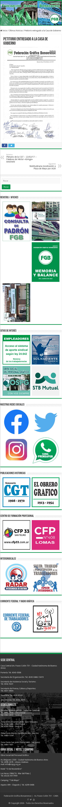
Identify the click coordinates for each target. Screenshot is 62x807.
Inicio (4, 30)
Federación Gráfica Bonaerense (17, 796)
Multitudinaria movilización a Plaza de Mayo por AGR (42, 166)
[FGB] (31, 13)
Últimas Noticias (16, 30)
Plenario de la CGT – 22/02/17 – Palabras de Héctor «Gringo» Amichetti (21, 158)
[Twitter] (30, 799)
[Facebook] (28, 799)
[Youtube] (34, 799)
